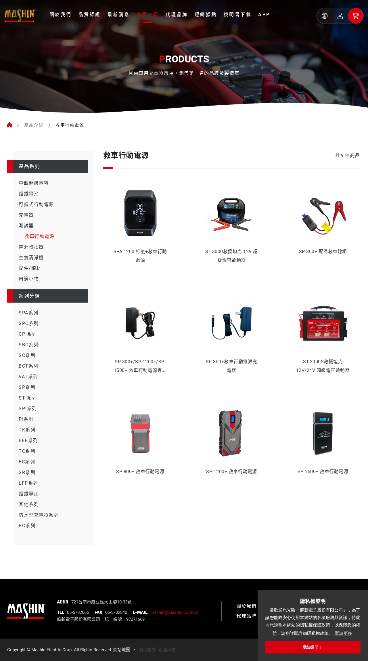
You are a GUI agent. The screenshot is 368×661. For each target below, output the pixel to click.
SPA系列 (29, 313)
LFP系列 (28, 483)
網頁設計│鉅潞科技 (157, 649)
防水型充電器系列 (39, 515)
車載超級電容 (34, 183)
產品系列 (29, 166)
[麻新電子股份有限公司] (26, 607)
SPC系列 (29, 323)
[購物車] (355, 16)
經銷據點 (206, 14)
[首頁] (9, 125)
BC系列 (27, 525)
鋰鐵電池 (29, 193)
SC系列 (27, 355)
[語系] (324, 16)
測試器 (26, 225)
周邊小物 (29, 279)
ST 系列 (28, 398)
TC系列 (27, 451)
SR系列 (27, 472)
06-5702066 (78, 612)
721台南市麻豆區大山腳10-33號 (101, 602)
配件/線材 (30, 268)
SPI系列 (28, 408)
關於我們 (60, 14)
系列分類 (29, 296)
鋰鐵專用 (29, 493)
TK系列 (27, 430)
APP (264, 14)
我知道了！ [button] (313, 647)
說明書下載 (238, 14)
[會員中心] (340, 16)
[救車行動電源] (20, 16)
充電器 (26, 215)
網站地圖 (121, 649)
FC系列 (27, 462)
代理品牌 (177, 14)
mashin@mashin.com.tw (174, 612)
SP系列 (27, 387)
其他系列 (29, 504)
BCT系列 (29, 366)
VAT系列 (28, 376)
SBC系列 (29, 344)
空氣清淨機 (31, 257)
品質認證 (89, 14)
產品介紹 (148, 14)
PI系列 (26, 419)
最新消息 (119, 14)
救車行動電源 (39, 236)
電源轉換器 (31, 247)
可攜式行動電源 (36, 204)
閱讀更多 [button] (343, 633)
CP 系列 (28, 334)
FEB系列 (28, 440)
